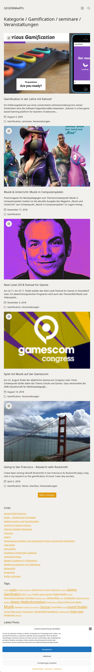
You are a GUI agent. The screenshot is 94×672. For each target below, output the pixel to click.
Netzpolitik (9, 568)
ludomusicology (82, 598)
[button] (90, 628)
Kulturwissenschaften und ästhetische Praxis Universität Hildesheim (39, 541)
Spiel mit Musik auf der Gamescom (26, 374)
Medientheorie (51, 602)
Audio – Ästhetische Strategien (20, 517)
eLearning (55, 590)
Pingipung (9, 572)
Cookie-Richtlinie (38, 669)
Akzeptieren (47, 649)
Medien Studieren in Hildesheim (20, 560)
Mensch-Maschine (66, 602)
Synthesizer (28, 611)
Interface (34, 485)
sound (64, 607)
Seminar (45, 607)
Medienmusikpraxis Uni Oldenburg (22, 564)
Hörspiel (69, 594)
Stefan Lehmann (12, 576)
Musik (9, 606)
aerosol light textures (15, 513)
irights (7, 537)
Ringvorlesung (35, 607)
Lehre (61, 598)
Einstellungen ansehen (47, 663)
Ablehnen (47, 656)
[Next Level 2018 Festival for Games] (47, 249)
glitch (24, 594)
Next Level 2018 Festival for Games (26, 285)
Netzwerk (19, 607)
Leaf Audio (9, 544)
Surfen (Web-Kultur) (13, 611)
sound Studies (77, 607)
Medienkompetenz (33, 602)
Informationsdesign (14, 598)
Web (80, 611)
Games (72, 589)
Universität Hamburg (46, 611)
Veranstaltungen (21, 24)
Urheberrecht (64, 612)
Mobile (78, 602)
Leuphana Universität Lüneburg (20, 552)
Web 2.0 (19, 615)
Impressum (49, 669)
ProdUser (26, 607)
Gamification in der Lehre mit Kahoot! (28, 99)
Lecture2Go (10, 548)
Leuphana (69, 598)
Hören (25, 485)
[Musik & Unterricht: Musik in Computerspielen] (47, 156)
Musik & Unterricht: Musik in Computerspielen (33, 192)
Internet (38, 598)
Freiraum (8, 533)
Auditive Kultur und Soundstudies (21, 521)
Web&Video (9, 615)
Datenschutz (37, 590)
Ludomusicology (12, 556)
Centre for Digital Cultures (17, 525)
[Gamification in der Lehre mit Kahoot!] (47, 63)
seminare (68, 19)
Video (74, 611)
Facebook (63, 590)
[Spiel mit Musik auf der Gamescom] (47, 340)
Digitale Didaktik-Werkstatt (18, 529)
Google (29, 594)
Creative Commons (24, 590)
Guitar (35, 594)
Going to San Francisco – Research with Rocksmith (36, 467)
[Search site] (88, 8)
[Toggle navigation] (82, 8)
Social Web (56, 607)
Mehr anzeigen (47, 495)
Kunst (44, 598)
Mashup (7, 602)
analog (6, 590)
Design (47, 590)
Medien (15, 602)
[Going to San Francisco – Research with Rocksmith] (47, 431)
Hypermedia (60, 594)
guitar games (45, 594)
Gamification (41, 19)
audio (13, 589)
